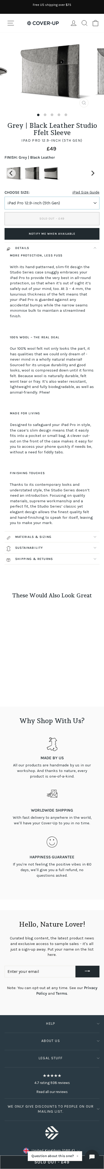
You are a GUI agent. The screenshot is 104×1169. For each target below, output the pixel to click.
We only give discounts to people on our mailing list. (51, 1108)
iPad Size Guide (85, 192)
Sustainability (29, 548)
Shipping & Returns (34, 559)
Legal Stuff (51, 1058)
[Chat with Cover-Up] (92, 1157)
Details (22, 248)
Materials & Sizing (33, 537)
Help (50, 1023)
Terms (61, 993)
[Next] (92, 173)
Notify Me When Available (52, 233)
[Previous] (11, 173)
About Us (50, 1041)
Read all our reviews (52, 1092)
